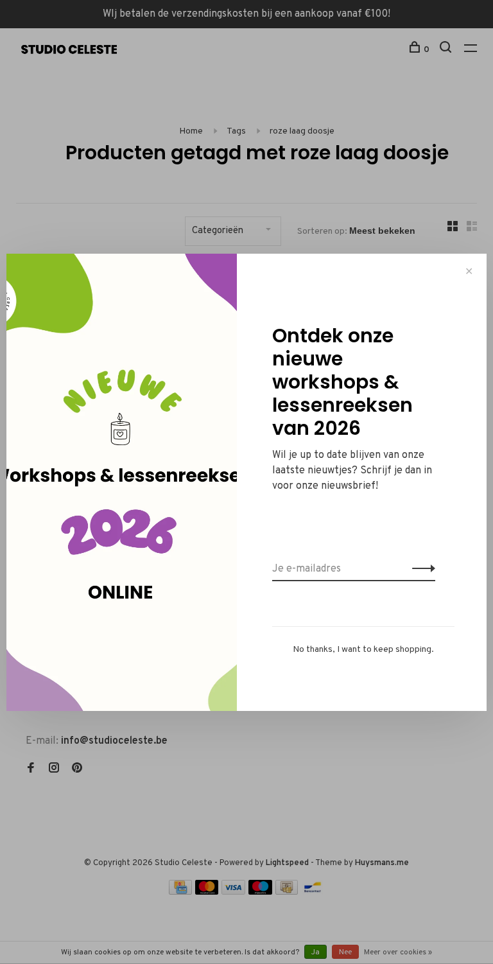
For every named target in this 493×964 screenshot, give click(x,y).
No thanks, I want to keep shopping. (363, 649)
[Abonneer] (420, 569)
